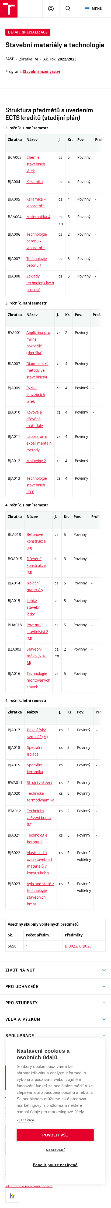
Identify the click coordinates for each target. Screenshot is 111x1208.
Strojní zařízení (39, 782)
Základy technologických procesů (40, 282)
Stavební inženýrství (41, 71)
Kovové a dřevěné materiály (34, 419)
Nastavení (55, 1150)
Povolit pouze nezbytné (55, 1165)
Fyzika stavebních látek (35, 394)
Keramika (34, 181)
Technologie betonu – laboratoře (36, 241)
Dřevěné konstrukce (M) (36, 565)
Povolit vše (55, 1135)
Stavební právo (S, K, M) (36, 656)
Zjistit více (25, 1120)
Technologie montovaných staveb (38, 680)
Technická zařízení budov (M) (39, 817)
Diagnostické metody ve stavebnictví (37, 370)
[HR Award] (12, 1196)
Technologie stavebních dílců (36, 485)
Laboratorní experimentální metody (39, 443)
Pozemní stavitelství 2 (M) (37, 631)
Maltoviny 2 (36, 460)
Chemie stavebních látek (35, 164)
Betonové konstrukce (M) (36, 541)
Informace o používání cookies (29, 1186)
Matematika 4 (38, 216)
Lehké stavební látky (34, 607)
